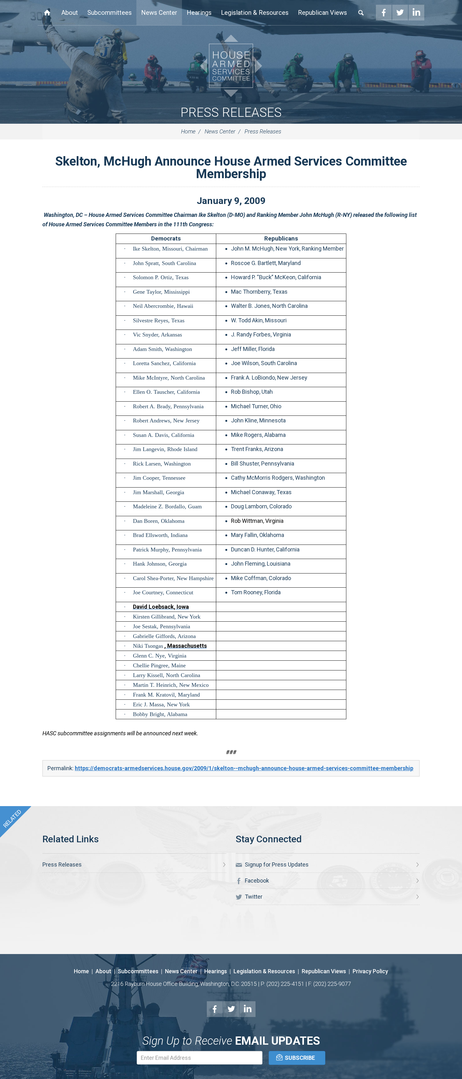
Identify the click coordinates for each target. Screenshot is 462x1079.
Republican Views (322, 12)
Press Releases (231, 112)
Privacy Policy (370, 971)
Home (47, 12)
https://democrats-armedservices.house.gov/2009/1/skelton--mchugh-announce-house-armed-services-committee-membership (244, 768)
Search (361, 12)
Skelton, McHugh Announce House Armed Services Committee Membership (231, 167)
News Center (159, 12)
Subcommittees (109, 12)
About (69, 12)
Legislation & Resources (255, 12)
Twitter (400, 12)
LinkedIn (416, 12)
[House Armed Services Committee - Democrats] (231, 66)
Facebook (384, 12)
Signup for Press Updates (276, 864)
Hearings (199, 12)
